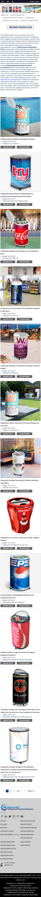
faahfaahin (24, 147)
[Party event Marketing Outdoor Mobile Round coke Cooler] (20, 630)
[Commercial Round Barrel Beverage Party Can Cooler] (20, 458)
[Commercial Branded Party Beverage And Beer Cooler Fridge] (20, 229)
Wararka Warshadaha (25, 842)
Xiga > (19, 791)
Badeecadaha (30, 18)
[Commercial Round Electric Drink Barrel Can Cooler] (20, 401)
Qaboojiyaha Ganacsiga (10, 20)
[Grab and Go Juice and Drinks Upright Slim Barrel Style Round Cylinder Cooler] (20, 745)
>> (24, 791)
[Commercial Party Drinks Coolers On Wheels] (20, 117)
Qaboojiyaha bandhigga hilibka (7, 842)
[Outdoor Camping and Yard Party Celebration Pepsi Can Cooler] (20, 573)
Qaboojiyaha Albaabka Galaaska (13, 18)
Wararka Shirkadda (25, 845)
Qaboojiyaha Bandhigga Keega (27, 831)
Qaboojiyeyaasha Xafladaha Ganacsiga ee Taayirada (17, 139)
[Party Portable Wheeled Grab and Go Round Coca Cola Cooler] (20, 515)
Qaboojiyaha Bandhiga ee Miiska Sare (28, 828)
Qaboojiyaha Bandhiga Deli (26, 838)
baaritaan (7, 147)
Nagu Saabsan (3, 824)
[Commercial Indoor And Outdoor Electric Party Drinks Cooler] (20, 343)
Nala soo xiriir (3, 828)
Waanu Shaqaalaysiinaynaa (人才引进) (9, 834)
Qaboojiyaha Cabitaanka (26, 824)
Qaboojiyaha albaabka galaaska (7, 845)
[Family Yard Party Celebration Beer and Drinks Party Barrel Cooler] (20, 171)
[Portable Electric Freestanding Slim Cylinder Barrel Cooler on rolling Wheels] (20, 687)
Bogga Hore (4, 15)
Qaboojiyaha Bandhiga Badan (27, 834)
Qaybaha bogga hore (17, 15)
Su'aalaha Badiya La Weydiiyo (7, 831)
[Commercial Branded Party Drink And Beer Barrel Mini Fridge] (20, 286)
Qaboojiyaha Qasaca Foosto (29, 20)
